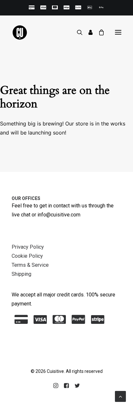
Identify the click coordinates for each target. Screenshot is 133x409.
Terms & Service (30, 265)
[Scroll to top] (120, 396)
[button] (118, 32)
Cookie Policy (27, 256)
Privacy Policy (28, 247)
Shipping (21, 274)
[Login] (88, 32)
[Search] (77, 32)
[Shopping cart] (98, 32)
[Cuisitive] (27, 32)
